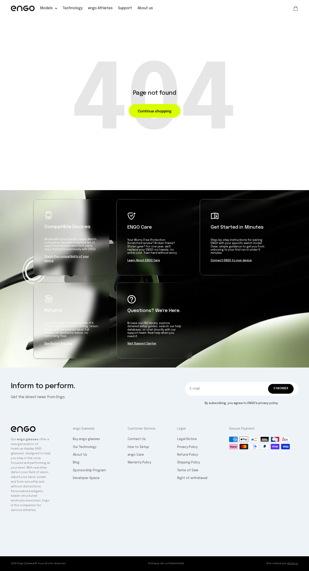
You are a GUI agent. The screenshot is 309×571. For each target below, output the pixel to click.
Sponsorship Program (89, 470)
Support (125, 8)
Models (46, 8)
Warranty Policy (139, 462)
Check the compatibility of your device (66, 258)
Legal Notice (187, 439)
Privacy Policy (187, 447)
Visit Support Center (141, 343)
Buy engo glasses (86, 439)
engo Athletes (100, 8)
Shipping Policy (188, 462)
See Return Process (58, 343)
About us (145, 8)
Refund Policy (187, 454)
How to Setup (138, 447)
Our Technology (84, 447)
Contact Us (137, 439)
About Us (80, 454)
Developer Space (86, 478)
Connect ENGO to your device (231, 260)
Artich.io (292, 563)
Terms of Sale (187, 470)
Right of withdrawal (192, 478)
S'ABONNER (280, 388)
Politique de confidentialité (166, 563)
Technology (73, 8)
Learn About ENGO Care (143, 260)
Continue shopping (154, 110)
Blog (76, 462)
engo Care (136, 454)
